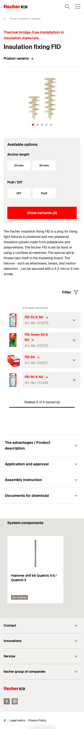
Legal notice (17, 720)
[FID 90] (13, 360)
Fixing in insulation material (25, 18)
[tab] (33, 125)
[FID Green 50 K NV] (13, 340)
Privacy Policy (37, 720)
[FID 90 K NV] (13, 380)
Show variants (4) (42, 212)
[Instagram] (15, 701)
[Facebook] (7, 701)
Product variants (16, 58)
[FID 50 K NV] (13, 320)
